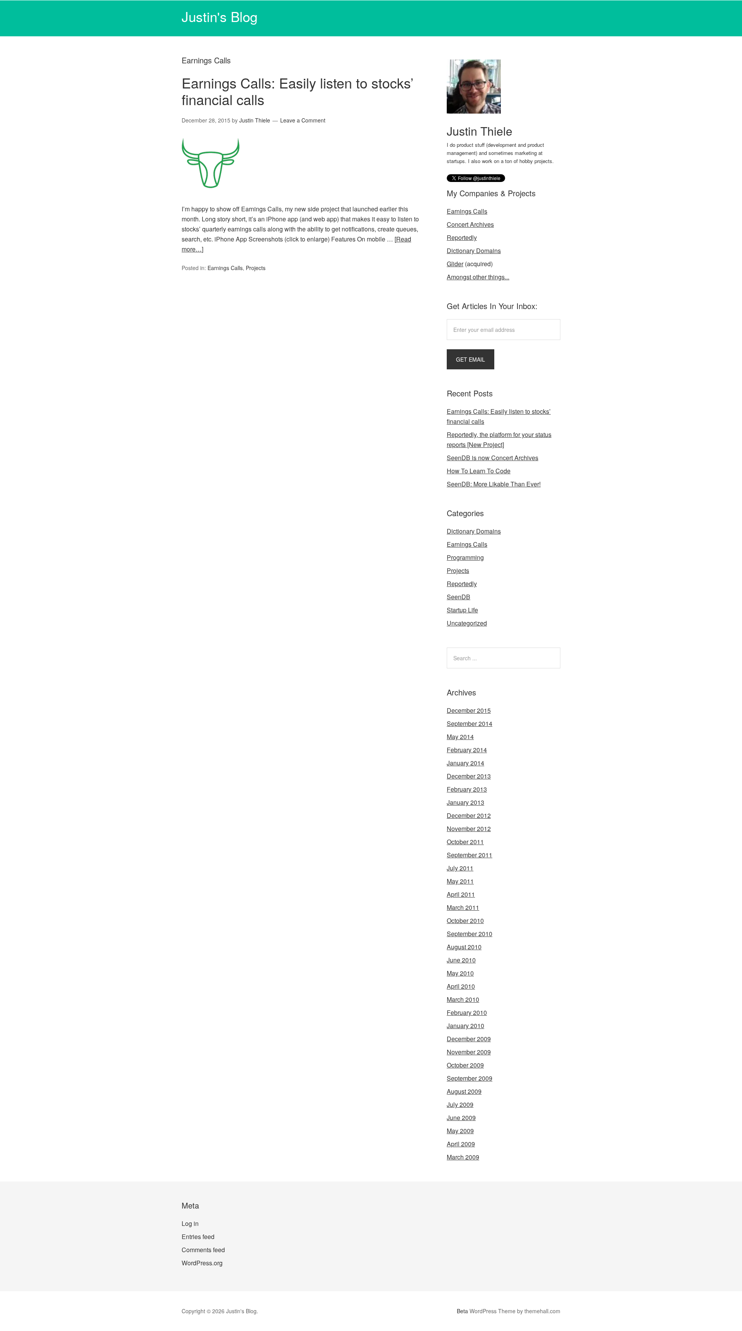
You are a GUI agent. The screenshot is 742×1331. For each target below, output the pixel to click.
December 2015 (469, 710)
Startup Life (462, 609)
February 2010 (467, 1012)
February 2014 (467, 749)
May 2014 (460, 736)
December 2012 (469, 815)
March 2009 (463, 1157)
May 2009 (460, 1130)
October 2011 (465, 841)
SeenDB (458, 596)
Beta (462, 1311)
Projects (255, 268)
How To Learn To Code (479, 470)
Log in (190, 1223)
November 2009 (469, 1051)
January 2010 (465, 1025)
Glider (455, 263)
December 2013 (469, 776)
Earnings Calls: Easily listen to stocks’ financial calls (298, 91)
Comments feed (203, 1249)
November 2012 (469, 828)
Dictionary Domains (474, 250)
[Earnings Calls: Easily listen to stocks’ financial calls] (211, 198)
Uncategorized (467, 623)
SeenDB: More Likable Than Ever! (494, 483)
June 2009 (461, 1117)
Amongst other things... (478, 276)
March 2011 (463, 907)
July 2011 (460, 868)
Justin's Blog (219, 16)
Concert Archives (470, 224)
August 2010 (464, 946)
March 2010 (463, 999)
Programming (465, 557)
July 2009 (460, 1104)
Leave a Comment (302, 120)
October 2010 (465, 920)
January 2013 (465, 802)
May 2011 (460, 881)
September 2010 (469, 933)
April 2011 (461, 894)
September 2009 (469, 1078)
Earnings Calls (225, 268)
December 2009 (469, 1038)
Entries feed (198, 1236)
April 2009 (461, 1143)
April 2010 (461, 986)
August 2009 (464, 1091)
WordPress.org (202, 1262)
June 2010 (461, 959)
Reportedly (462, 237)
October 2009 (465, 1065)
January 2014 (465, 762)
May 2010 (460, 973)
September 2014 (469, 723)
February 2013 (467, 789)
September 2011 (469, 854)
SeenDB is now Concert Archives (492, 457)
